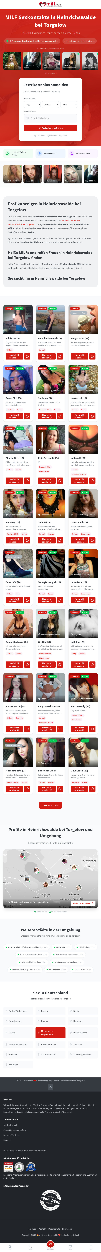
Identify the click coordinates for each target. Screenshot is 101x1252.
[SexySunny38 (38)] (64, 861)
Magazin (7, 1140)
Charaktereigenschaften (14, 1130)
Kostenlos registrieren (52, 127)
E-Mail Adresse (30, 111)
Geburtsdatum (29, 98)
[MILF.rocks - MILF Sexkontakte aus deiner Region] (50, 4)
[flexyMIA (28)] (46, 885)
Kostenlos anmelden (81, 903)
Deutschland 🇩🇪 (29, 1080)
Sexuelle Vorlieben (11, 1135)
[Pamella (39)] (79, 888)
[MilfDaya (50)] (22, 855)
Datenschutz (54, 1228)
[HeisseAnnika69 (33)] (36, 870)
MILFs (19, 1080)
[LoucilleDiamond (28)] (27, 879)
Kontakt (42, 1228)
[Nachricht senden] (27, 356)
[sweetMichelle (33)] (74, 867)
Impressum (67, 1228)
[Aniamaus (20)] (60, 876)
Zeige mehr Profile (51, 805)
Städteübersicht (10, 1125)
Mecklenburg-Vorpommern (48, 1080)
